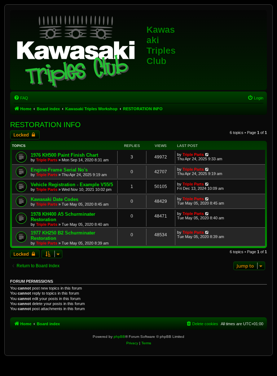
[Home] (79, 50)
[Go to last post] (207, 154)
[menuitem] (21, 98)
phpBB (119, 337)
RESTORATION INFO (45, 125)
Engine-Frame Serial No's (59, 170)
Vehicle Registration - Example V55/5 (72, 184)
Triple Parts (46, 160)
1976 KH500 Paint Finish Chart (64, 155)
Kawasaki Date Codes (54, 199)
